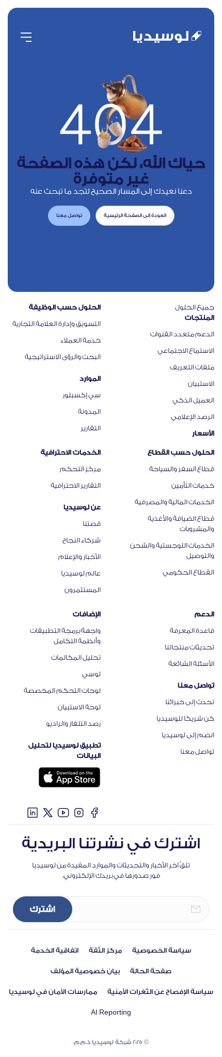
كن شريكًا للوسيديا (185, 718)
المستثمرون (83, 590)
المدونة (89, 411)
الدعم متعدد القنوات (182, 334)
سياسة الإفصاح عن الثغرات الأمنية (160, 992)
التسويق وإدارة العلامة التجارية (56, 324)
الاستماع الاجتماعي (185, 350)
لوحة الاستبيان (79, 707)
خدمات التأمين (192, 485)
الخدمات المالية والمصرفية (174, 502)
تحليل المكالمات (76, 657)
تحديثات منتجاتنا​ (189, 647)
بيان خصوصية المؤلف (85, 971)
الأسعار (203, 433)
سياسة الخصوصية (161, 950)
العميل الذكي (193, 400)
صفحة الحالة (150, 971)
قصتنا (92, 523)
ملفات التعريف (192, 367)
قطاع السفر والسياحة (181, 469)
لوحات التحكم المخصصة (62, 690)
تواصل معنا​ (69, 215)
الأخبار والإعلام (79, 557)
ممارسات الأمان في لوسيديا (53, 992)
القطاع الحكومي (188, 572)
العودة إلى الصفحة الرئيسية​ (135, 215)
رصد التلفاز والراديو (73, 723)
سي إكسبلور (81, 395)
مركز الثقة (105, 950)
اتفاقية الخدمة (54, 950)
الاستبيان (201, 383)
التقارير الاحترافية (76, 485)
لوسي (91, 674)
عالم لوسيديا (81, 573)
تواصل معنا (197, 751)
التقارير (91, 428)
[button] (26, 37)
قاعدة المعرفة (192, 630)
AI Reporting (111, 1012)
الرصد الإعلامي (192, 417)
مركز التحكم (80, 469)
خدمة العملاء (80, 340)
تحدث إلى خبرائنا (189, 702)
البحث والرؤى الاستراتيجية (63, 357)
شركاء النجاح (81, 540)
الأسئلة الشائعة (191, 663)
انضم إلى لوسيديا (188, 735)
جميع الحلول (194, 307)
